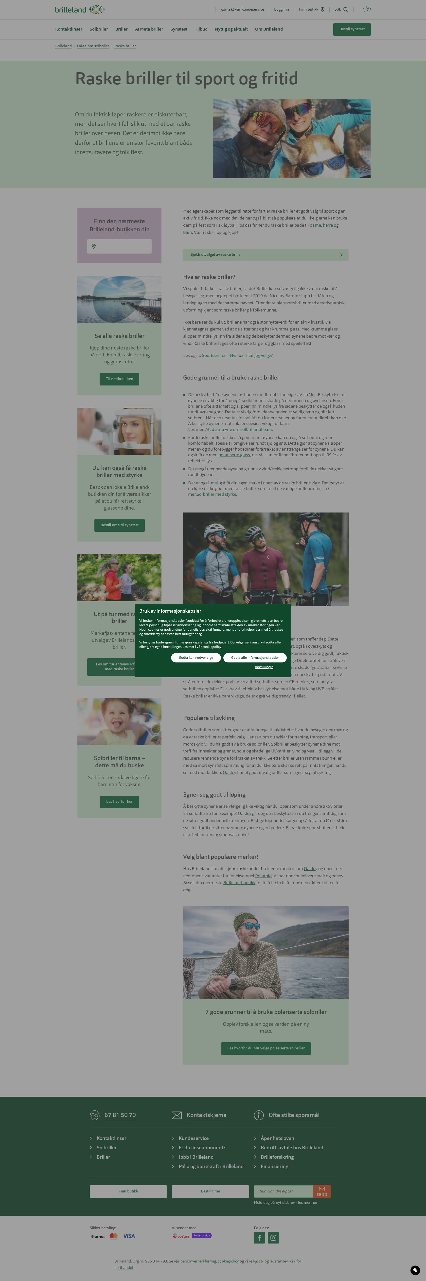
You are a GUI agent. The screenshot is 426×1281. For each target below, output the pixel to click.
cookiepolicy (211, 647)
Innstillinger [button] (264, 667)
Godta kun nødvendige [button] (196, 657)
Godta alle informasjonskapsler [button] (255, 657)
